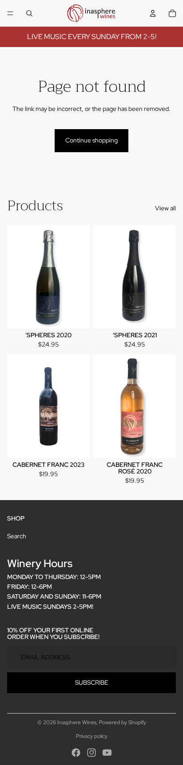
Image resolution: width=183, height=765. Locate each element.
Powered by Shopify (122, 722)
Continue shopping (91, 140)
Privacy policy (91, 736)
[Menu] (10, 13)
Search (16, 536)
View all (165, 208)
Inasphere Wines (76, 722)
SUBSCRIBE (91, 682)
